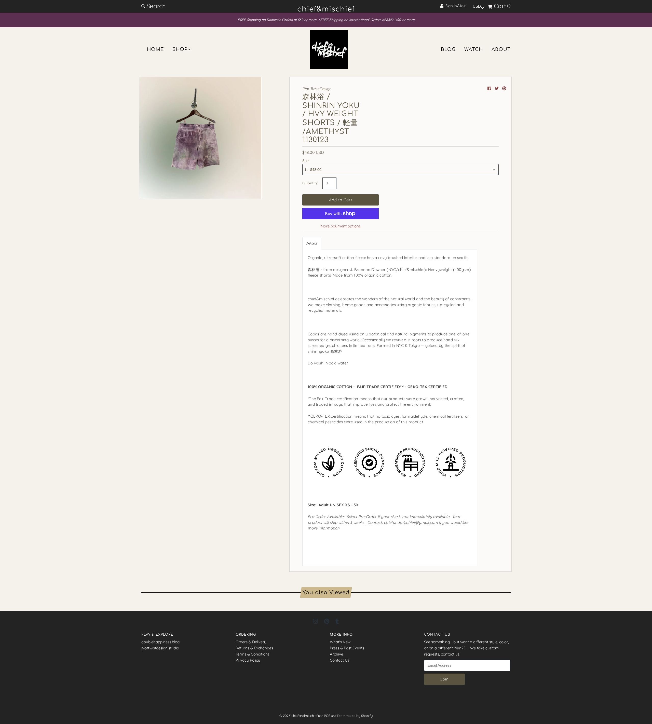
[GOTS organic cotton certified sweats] (390, 492)
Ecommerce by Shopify (355, 716)
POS (327, 716)
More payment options (341, 226)
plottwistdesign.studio (160, 648)
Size (305, 161)
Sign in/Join (455, 5)
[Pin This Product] (504, 88)
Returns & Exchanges (254, 648)
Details (312, 243)
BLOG (448, 49)
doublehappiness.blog (160, 641)
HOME (155, 49)
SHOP (179, 49)
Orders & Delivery (251, 641)
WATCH (473, 49)
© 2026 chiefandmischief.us (300, 716)
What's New (340, 641)
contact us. (450, 654)
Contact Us (339, 660)
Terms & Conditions (252, 654)
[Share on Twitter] (497, 88)
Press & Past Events (347, 648)
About (501, 49)
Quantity (310, 183)
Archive (336, 654)
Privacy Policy (248, 660)
